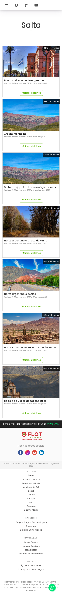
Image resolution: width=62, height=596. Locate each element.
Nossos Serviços (31, 546)
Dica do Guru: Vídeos (31, 529)
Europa (31, 498)
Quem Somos (31, 542)
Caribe (31, 494)
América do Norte (31, 483)
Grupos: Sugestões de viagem (31, 522)
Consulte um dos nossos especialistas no (30, 424)
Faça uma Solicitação (32, 569)
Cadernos (31, 526)
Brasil (31, 490)
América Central (31, 479)
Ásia (31, 502)
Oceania (31, 506)
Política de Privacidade (31, 553)
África (31, 475)
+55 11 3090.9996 (32, 565)
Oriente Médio (31, 509)
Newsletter (31, 549)
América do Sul (31, 487)
